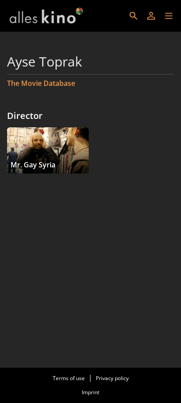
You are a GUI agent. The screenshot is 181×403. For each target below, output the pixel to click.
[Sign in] (151, 16)
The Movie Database (41, 83)
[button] (168, 16)
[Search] (133, 16)
